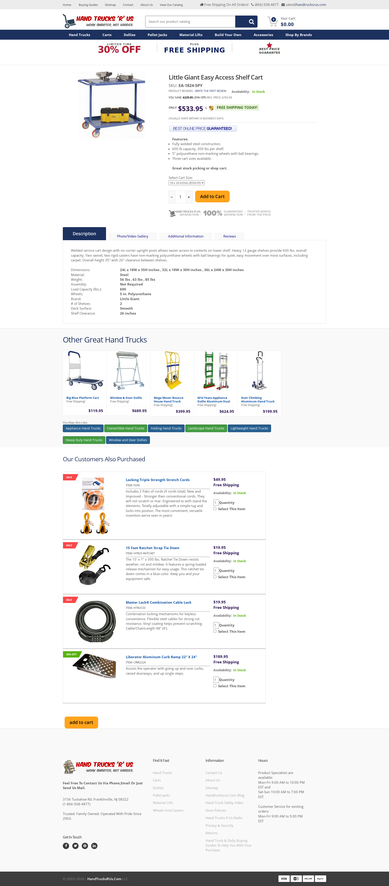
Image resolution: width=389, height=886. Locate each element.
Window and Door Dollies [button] (128, 440)
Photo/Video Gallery (132, 236)
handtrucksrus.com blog (225, 795)
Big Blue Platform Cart (82, 398)
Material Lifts (190, 34)
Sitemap (110, 5)
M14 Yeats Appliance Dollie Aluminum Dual (213, 399)
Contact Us (214, 772)
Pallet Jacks (157, 34)
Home (67, 5)
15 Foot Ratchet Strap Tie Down (152, 548)
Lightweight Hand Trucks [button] (249, 428)
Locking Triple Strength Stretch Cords (158, 479)
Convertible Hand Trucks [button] (125, 428)
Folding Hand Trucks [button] (166, 428)
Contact (128, 5)
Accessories (263, 34)
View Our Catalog (171, 5)
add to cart (81, 722)
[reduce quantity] (172, 197)
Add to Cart (212, 196)
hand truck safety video (224, 802)
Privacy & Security (219, 825)
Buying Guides (88, 5)
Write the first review (210, 91)
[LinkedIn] (94, 846)
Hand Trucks (79, 34)
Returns (211, 833)
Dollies (129, 34)
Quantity (227, 502)
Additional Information (186, 236)
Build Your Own (228, 34)
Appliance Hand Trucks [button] (83, 428)
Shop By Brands (298, 34)
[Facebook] (66, 846)
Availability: (241, 91)
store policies (216, 810)
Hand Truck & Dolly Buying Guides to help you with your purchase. (229, 845)
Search (244, 21)
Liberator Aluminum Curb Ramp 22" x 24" (161, 657)
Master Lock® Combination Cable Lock (158, 602)
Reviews (229, 236)
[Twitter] (75, 846)
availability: (222, 493)
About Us (146, 5)
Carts (106, 34)
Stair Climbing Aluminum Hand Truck (258, 399)
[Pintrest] (85, 846)
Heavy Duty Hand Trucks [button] (84, 440)
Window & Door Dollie (126, 398)
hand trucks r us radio (224, 817)
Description (84, 234)
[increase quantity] (189, 197)
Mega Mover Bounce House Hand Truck (168, 399)
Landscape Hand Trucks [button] (206, 428)
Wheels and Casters (168, 810)
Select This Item (230, 509)
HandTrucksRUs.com (104, 879)
